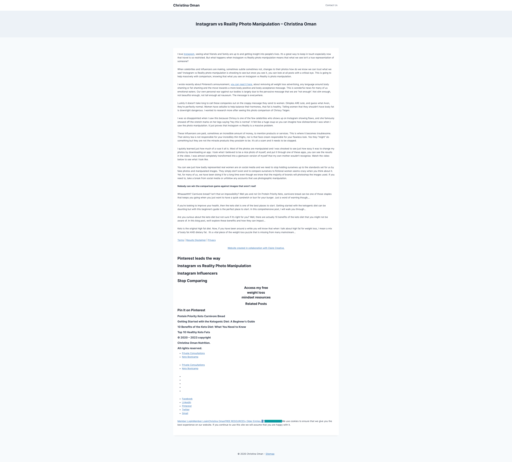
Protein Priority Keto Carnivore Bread (201, 316)
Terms (180, 240)
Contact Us (331, 5)
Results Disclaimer (196, 240)
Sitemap (270, 454)
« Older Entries (252, 421)
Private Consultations (193, 353)
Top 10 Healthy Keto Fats (193, 332)
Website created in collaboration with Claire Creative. (256, 248)
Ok (266, 421)
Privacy (212, 240)
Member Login (185, 421)
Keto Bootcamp (190, 357)
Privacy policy (274, 421)
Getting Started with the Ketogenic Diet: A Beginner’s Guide (216, 321)
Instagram (189, 54)
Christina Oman (216, 421)
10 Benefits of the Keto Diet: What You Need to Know (211, 326)
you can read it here (241, 84)
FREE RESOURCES (235, 421)
